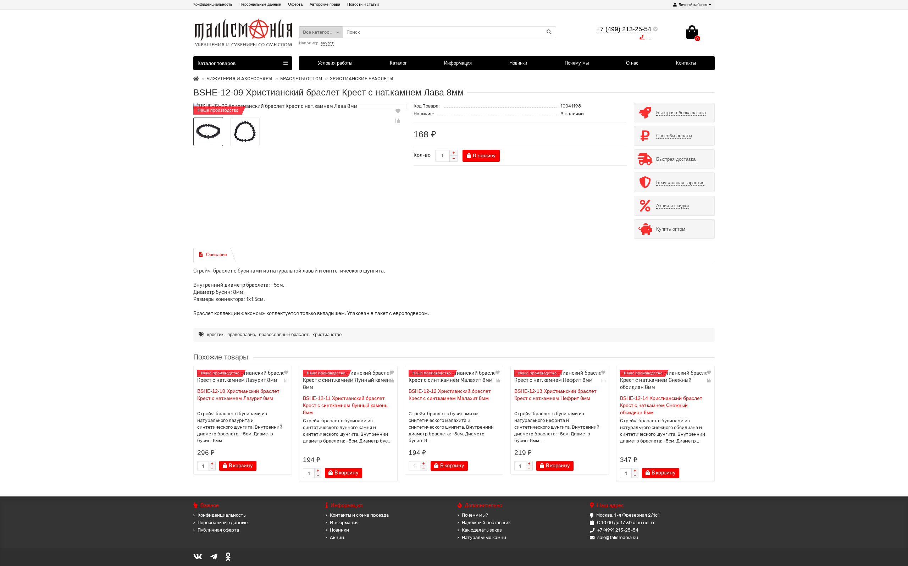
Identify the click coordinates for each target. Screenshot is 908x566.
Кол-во (422, 155)
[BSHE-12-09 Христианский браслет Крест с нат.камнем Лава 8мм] (299, 106)
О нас (632, 63)
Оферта (295, 4)
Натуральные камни (484, 537)
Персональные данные (260, 4)
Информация (458, 63)
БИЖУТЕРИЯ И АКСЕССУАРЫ (239, 78)
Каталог (398, 63)
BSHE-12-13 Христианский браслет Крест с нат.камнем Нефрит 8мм (555, 394)
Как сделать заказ (482, 530)
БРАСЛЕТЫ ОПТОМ (301, 78)
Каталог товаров (217, 63)
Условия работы (335, 63)
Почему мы (577, 63)
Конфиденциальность (212, 4)
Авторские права (325, 4)
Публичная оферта (218, 530)
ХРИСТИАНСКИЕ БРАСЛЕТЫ (361, 78)
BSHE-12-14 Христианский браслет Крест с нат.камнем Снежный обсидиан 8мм (661, 405)
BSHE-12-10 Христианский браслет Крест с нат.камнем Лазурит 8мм (238, 394)
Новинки (518, 63)
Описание (216, 254)
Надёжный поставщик (486, 522)
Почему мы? (475, 515)
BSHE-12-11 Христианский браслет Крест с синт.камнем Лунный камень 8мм (345, 405)
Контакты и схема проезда (359, 515)
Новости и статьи (363, 4)
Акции (337, 537)
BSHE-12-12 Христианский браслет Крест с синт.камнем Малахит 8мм (450, 394)
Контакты (686, 63)
